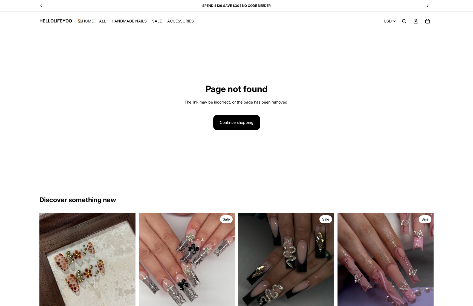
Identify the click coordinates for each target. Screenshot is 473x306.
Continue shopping (236, 122)
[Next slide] (226, 261)
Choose (131, 300)
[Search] (404, 21)
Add (330, 300)
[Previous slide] (147, 261)
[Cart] (428, 21)
